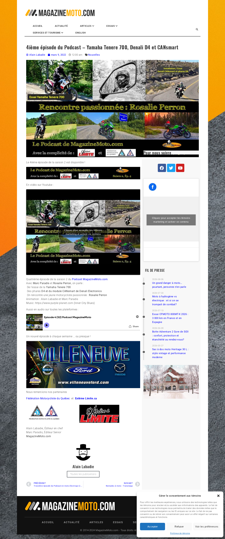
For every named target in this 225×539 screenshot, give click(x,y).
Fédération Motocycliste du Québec (48, 398)
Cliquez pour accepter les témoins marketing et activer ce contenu (83, 232)
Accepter (152, 526)
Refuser (179, 526)
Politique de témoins (180, 533)
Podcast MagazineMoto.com (90, 279)
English (80, 32)
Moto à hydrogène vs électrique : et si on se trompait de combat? (165, 300)
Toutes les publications (83, 474)
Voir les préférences (206, 526)
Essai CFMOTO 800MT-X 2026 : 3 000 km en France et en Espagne (170, 318)
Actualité (61, 26)
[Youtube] (180, 168)
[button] (218, 495)
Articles (85, 26)
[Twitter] (171, 168)
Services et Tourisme (46, 32)
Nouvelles (94, 54)
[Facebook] (162, 168)
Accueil (38, 26)
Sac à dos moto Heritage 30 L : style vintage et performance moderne (170, 353)
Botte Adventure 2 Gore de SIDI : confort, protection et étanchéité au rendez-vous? (170, 335)
